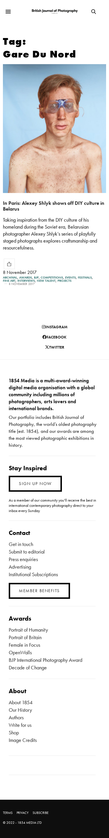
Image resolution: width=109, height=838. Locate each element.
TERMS (7, 812)
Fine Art (9, 280)
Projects (65, 280)
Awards (25, 277)
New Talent (46, 280)
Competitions (52, 277)
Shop (14, 732)
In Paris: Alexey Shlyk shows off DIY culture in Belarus (53, 206)
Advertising (20, 566)
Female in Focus (24, 644)
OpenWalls (20, 652)
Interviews (26, 280)
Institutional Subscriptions (33, 574)
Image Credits (23, 740)
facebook (57, 337)
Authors (16, 717)
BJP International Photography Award (45, 660)
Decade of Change (28, 667)
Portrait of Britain (25, 637)
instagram (56, 326)
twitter (56, 347)
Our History (20, 710)
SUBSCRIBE (41, 812)
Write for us (20, 725)
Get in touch (21, 544)
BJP (36, 277)
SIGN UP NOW (35, 483)
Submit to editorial (27, 551)
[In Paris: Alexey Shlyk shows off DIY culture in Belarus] (54, 128)
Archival (10, 277)
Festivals (85, 277)
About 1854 (21, 702)
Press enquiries (23, 559)
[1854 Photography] (54, 12)
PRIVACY (22, 812)
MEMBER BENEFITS (39, 591)
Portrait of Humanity (28, 629)
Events (70, 277)
